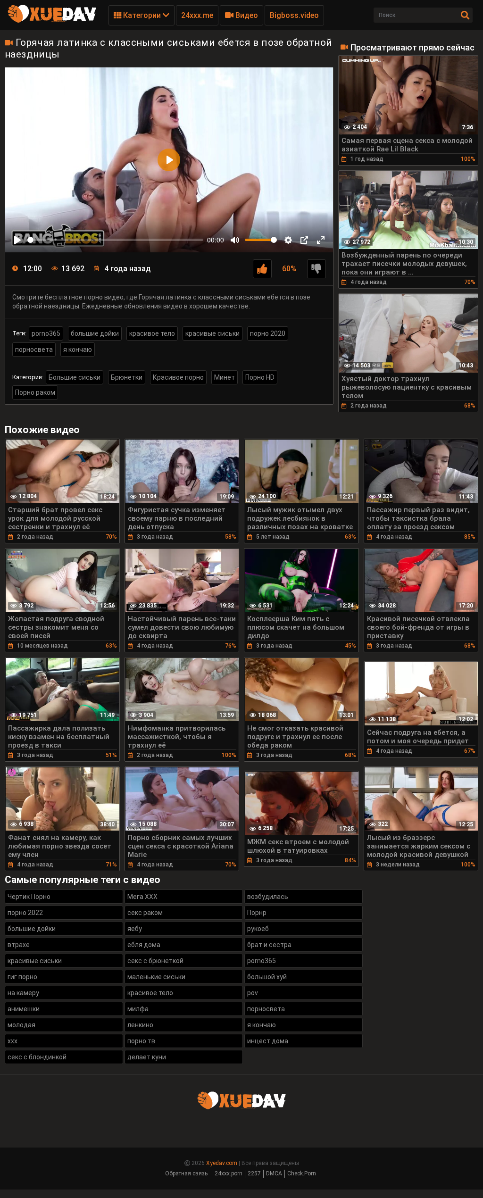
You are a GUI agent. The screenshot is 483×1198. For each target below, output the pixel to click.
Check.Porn (301, 1173)
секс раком (145, 912)
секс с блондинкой (37, 1057)
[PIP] (304, 240)
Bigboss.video (294, 15)
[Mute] (234, 240)
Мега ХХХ (142, 896)
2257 (254, 1173)
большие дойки (95, 333)
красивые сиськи (212, 333)
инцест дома (267, 1041)
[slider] (115, 239)
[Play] (17, 240)
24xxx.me (197, 15)
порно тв (141, 1041)
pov (252, 993)
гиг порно (22, 977)
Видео (245, 15)
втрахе (19, 944)
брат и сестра (269, 944)
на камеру (23, 993)
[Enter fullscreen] (320, 240)
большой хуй (267, 977)
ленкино (140, 1025)
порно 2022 (25, 912)
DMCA (274, 1173)
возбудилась (267, 896)
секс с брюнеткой (155, 961)
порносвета (34, 349)
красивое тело (152, 333)
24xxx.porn (228, 1173)
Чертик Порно (29, 896)
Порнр (256, 912)
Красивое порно (178, 377)
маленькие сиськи (156, 977)
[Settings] (288, 240)
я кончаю (77, 349)
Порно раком (35, 392)
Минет (224, 377)
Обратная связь (186, 1173)
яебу (134, 928)
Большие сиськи (74, 377)
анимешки (24, 1009)
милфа (138, 1009)
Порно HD (260, 377)
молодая (21, 1025)
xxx (12, 1041)
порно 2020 (267, 333)
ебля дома (143, 944)
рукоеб (258, 928)
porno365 (46, 333)
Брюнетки (126, 377)
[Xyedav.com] (52, 21)
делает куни (146, 1057)
